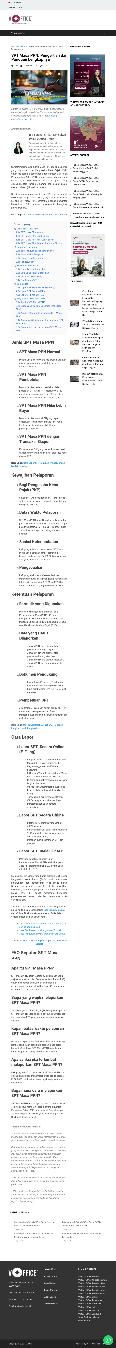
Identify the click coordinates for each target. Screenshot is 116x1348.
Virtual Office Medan (88, 1310)
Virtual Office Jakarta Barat (91, 1293)
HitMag (103, 1343)
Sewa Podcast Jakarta (88, 1317)
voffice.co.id (23, 1306)
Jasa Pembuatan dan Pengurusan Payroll (40, 930)
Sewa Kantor (84, 1320)
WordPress (91, 1343)
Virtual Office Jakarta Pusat (91, 1286)
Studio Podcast (50, 1303)
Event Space (49, 1296)
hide (27, 225)
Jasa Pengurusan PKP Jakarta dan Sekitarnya (42, 933)
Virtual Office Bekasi (88, 1296)
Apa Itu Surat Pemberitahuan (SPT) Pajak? (45, 214)
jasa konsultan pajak (54, 910)
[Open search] (105, 33)
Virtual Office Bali (86, 1307)
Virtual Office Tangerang (90, 1300)
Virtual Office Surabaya (89, 1303)
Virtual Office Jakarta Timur (91, 1290)
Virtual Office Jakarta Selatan (92, 1279)
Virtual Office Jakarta (88, 1276)
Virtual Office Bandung (89, 1313)
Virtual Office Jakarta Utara (91, 1283)
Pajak (20, 46)
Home (14, 46)
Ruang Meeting (51, 1290)
